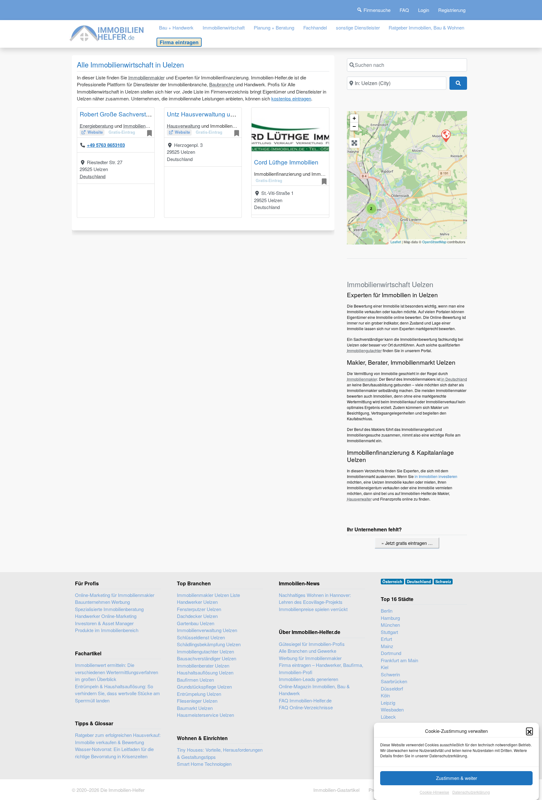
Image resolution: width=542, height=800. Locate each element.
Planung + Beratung (274, 27)
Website (95, 132)
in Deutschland (454, 379)
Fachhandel (315, 27)
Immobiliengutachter (144, 125)
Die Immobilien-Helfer (122, 790)
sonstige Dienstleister (358, 27)
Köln (385, 695)
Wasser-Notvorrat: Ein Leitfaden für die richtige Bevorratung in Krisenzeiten (114, 753)
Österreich (392, 581)
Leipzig (388, 702)
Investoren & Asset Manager (104, 623)
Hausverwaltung (183, 125)
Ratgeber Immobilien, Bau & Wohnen (426, 27)
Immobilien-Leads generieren (308, 679)
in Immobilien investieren (436, 476)
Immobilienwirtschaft (224, 27)
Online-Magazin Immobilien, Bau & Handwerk (314, 690)
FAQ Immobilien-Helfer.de (305, 700)
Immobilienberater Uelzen (203, 665)
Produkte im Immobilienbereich (106, 630)
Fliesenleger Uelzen (197, 700)
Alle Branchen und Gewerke (307, 650)
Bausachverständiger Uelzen (206, 658)
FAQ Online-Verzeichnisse (306, 707)
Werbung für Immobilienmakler (310, 658)
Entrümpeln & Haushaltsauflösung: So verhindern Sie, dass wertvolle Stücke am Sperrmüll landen (117, 693)
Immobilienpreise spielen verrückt (313, 609)
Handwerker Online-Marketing (105, 616)
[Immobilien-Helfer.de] (107, 32)
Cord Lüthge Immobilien (286, 162)
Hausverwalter (359, 499)
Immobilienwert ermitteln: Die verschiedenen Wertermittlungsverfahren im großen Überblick (116, 672)
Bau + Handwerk (176, 27)
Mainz (387, 646)
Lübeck (388, 716)
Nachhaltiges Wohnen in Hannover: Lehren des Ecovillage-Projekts (315, 598)
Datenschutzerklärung (471, 792)
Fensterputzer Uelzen (199, 609)
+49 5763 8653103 (106, 145)
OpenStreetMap (434, 241)
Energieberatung (96, 125)
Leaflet (396, 241)
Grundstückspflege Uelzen (204, 686)
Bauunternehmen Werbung (102, 602)
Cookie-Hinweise (434, 792)
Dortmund (391, 653)
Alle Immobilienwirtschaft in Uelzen (130, 64)
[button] (529, 731)
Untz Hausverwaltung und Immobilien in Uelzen (231, 114)
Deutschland (92, 176)
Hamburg (390, 618)
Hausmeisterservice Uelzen (205, 714)
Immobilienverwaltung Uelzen (207, 630)
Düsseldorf (392, 688)
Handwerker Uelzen (197, 602)
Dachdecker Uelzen (197, 616)
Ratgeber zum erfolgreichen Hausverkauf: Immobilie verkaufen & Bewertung (118, 738)
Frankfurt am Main (399, 660)
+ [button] (354, 118)
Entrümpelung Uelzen (199, 693)
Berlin (386, 610)
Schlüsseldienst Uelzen (201, 637)
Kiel (384, 667)
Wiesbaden (392, 709)
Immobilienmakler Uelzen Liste (208, 595)
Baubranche (221, 84)
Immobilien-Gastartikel (336, 790)
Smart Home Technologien (204, 763)
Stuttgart (389, 632)
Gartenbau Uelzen (195, 623)
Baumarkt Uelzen (195, 708)
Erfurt (386, 639)
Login (423, 10)
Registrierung (451, 10)
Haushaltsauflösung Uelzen (205, 672)
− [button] (354, 126)
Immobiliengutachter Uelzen (205, 651)
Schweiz (443, 581)
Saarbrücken (394, 681)
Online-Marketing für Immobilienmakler (114, 595)
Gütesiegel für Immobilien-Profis (312, 644)
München (390, 624)
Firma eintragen (179, 42)
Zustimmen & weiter (456, 778)
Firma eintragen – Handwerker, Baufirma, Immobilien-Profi (321, 668)
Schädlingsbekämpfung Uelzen (209, 644)
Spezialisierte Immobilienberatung (109, 609)
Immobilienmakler (146, 77)
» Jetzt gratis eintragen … (407, 543)
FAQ (404, 10)
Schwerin (390, 674)
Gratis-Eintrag (122, 132)
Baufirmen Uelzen (195, 679)
